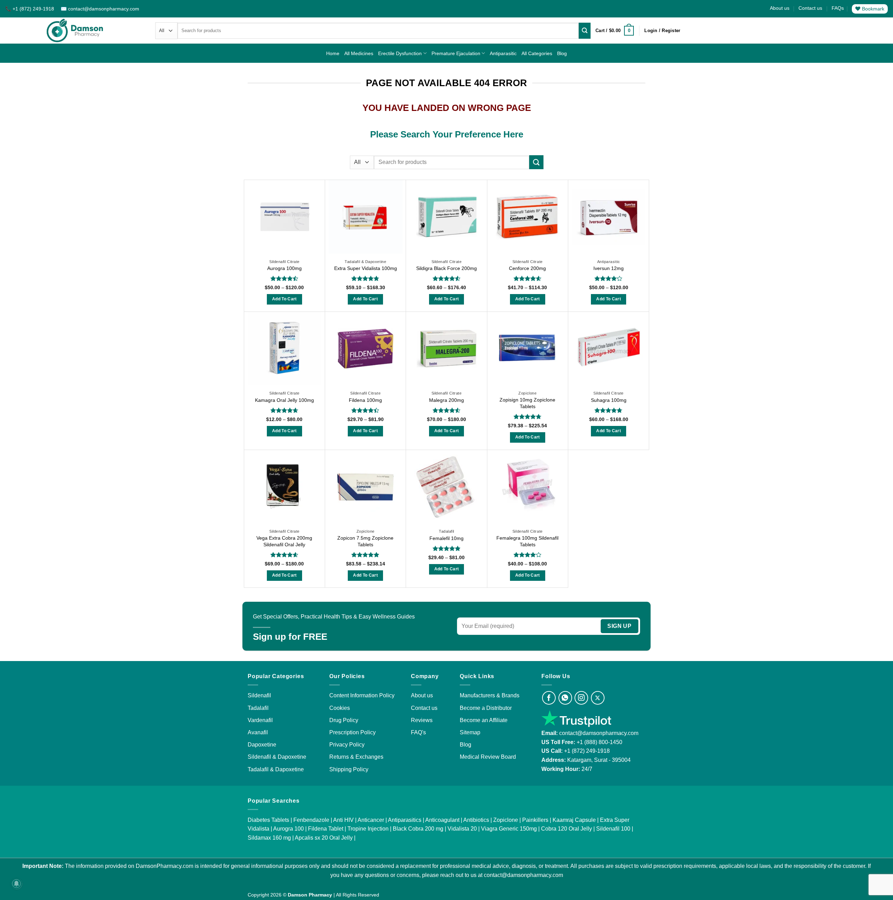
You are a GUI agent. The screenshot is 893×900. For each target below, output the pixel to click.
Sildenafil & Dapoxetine (277, 757)
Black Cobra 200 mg (418, 829)
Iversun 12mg (608, 268)
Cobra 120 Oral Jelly (566, 829)
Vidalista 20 (462, 829)
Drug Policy (343, 720)
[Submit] (585, 31)
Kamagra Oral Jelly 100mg (284, 400)
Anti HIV (343, 820)
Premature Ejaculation (456, 53)
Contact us (810, 8)
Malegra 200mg (446, 400)
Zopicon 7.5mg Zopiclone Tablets (365, 541)
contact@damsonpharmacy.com (598, 733)
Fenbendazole (311, 820)
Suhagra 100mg (608, 400)
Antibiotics (476, 820)
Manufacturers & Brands (489, 695)
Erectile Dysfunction (400, 53)
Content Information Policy (362, 695)
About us (779, 8)
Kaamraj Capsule (574, 820)
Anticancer (371, 820)
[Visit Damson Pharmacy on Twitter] (598, 698)
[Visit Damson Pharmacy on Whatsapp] (565, 698)
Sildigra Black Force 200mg (446, 268)
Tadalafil (258, 708)
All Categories (536, 53)
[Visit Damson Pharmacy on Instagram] (581, 698)
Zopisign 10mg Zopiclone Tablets (527, 403)
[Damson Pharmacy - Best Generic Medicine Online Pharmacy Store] (75, 30)
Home (332, 53)
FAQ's (418, 732)
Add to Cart (284, 299)
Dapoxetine (262, 745)
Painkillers (535, 820)
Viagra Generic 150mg (509, 829)
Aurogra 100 (288, 829)
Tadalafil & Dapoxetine (276, 769)
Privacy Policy (347, 745)
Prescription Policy (352, 732)
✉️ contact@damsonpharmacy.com (100, 9)
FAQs (838, 8)
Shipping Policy (348, 769)
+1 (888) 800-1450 (599, 742)
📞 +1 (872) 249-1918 (30, 9)
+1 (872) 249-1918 (587, 751)
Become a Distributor (486, 708)
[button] (614, 30)
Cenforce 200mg (527, 268)
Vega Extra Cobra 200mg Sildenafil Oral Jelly (284, 541)
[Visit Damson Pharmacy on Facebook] (549, 698)
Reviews (422, 720)
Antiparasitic (503, 53)
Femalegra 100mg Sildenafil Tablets (527, 541)
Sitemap (470, 732)
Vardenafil (260, 720)
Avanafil (258, 732)
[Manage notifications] (16, 883)
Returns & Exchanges (356, 757)
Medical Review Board (488, 757)
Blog (562, 53)
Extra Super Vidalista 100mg (365, 268)
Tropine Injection (368, 829)
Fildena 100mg (365, 400)
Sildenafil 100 (613, 829)
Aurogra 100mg (284, 268)
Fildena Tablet (325, 829)
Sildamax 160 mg (269, 838)
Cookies (339, 708)
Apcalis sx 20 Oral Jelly (324, 838)
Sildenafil (259, 695)
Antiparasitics (404, 820)
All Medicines (358, 53)
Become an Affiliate (484, 720)
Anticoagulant (442, 820)
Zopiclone (505, 820)
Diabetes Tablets (268, 820)
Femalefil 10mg (446, 538)
